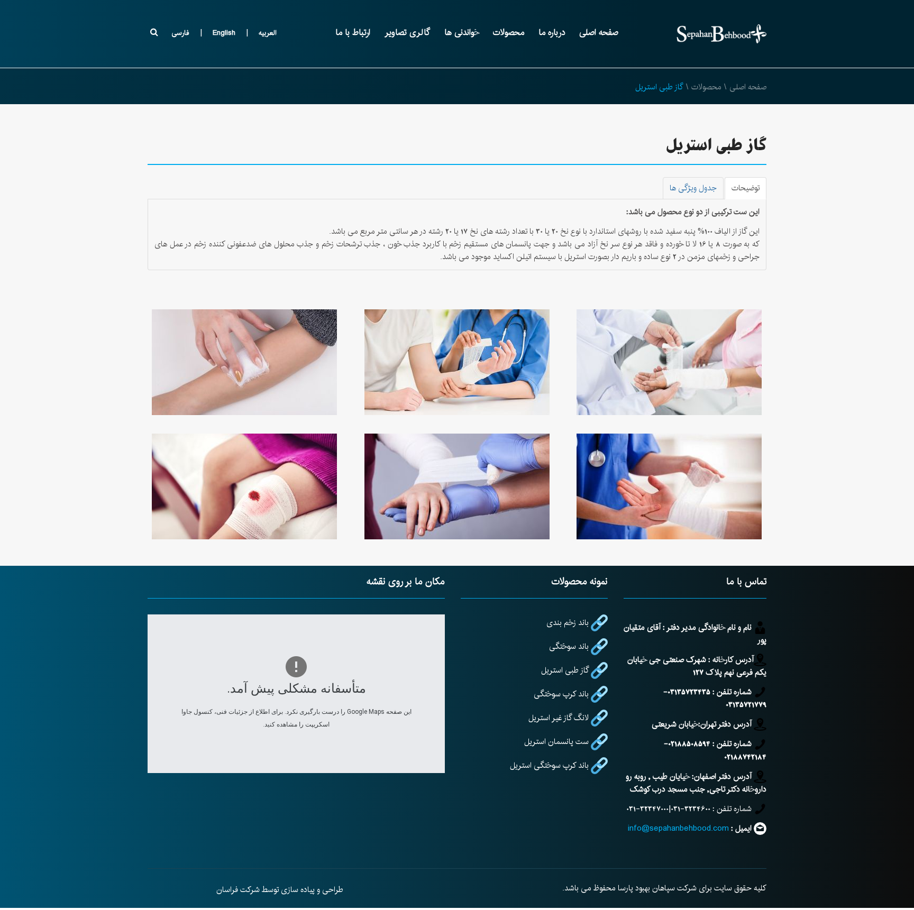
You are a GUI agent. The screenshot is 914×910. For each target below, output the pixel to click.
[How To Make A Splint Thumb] (457, 486)
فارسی (180, 33)
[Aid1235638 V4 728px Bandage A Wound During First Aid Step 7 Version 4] (244, 362)
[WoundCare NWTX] (457, 362)
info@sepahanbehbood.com (678, 828)
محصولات (706, 87)
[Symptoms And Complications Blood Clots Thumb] (244, 486)
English (224, 33)
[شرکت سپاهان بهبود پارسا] (721, 34)
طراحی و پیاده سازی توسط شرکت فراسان (279, 889)
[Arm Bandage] (669, 362)
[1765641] (669, 486)
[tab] (745, 188)
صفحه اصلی (747, 87)
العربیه (268, 33)
